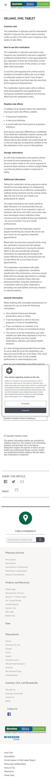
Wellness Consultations (14, 574)
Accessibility (9, 756)
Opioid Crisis (10, 608)
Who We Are (10, 689)
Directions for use (12, 645)
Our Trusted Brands (13, 600)
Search (8, 641)
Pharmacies (9, 771)
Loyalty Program (12, 604)
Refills (7, 701)
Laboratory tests (12, 660)
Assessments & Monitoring (16, 567)
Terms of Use (9, 767)
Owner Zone (9, 775)
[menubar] (9, 714)
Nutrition (9, 667)
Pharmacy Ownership (14, 693)
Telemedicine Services (14, 593)
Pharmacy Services (14, 552)
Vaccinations (10, 563)
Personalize (25, 404)
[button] (5, 481)
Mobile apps (10, 589)
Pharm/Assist (12, 634)
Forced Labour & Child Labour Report (19, 760)
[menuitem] (9, 714)
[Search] (40, 539)
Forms (8, 652)
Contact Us (9, 697)
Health (8, 656)
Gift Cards (9, 612)
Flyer (7, 623)
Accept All (25, 410)
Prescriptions (10, 559)
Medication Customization (16, 571)
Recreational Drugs (13, 671)
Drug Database (11, 675)
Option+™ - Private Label (15, 597)
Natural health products (15, 663)
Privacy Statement (29, 396)
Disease (8, 648)
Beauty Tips (10, 615)
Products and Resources (17, 582)
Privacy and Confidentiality (15, 764)
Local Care (8, 752)
